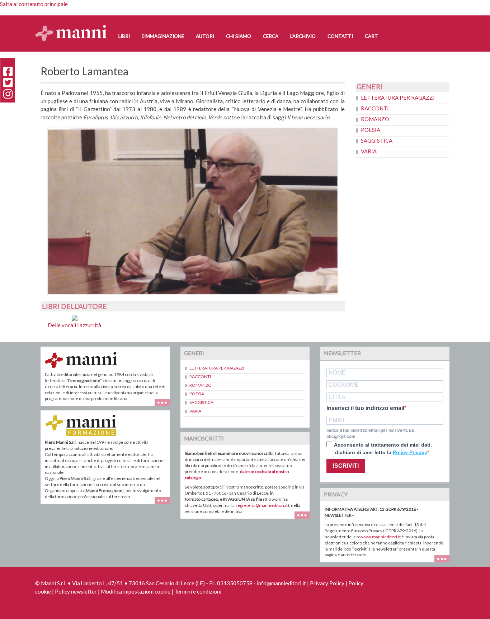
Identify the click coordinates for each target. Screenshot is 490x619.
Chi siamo (238, 36)
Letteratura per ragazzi (398, 97)
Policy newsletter (76, 591)
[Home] (73, 26)
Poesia (370, 130)
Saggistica (376, 140)
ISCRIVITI (346, 466)
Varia (369, 151)
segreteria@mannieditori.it (261, 505)
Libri (124, 36)
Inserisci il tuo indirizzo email (365, 408)
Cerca (270, 36)
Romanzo (375, 119)
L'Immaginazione (163, 36)
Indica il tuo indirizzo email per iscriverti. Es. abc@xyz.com (370, 433)
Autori (205, 36)
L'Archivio (303, 36)
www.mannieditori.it (381, 536)
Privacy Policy (327, 583)
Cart (371, 36)
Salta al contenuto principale (34, 4)
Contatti (340, 36)
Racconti (375, 108)
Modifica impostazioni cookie (135, 591)
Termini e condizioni (197, 591)
